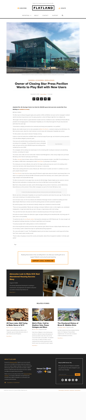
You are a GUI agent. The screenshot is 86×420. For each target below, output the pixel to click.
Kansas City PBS (13, 362)
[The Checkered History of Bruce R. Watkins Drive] (69, 314)
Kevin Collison (43, 94)
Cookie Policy (72, 390)
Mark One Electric (44, 129)
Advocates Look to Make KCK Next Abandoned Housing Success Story (25, 277)
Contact (45, 15)
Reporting (25, 15)
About (36, 15)
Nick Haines (36, 329)
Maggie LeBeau (62, 327)
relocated (19, 159)
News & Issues (49, 80)
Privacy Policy (66, 390)
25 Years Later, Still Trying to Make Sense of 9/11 (16, 324)
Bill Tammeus (10, 327)
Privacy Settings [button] (61, 390)
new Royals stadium (29, 219)
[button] (30, 15)
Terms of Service (77, 390)
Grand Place (40, 161)
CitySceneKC (39, 80)
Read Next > (13, 292)
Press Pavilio (18, 173)
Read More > (9, 336)
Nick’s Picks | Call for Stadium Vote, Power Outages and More (40, 325)
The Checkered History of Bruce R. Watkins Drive (68, 324)
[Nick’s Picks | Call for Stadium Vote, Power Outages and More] (43, 314)
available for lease (24, 109)
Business (31, 80)
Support (55, 15)
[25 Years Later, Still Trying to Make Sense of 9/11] (17, 314)
